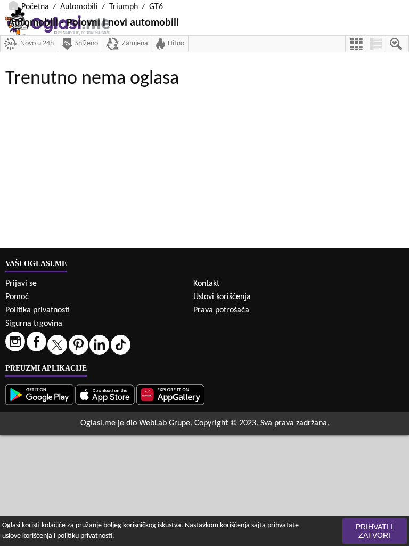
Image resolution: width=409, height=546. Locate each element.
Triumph (123, 7)
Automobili (79, 7)
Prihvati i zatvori (374, 531)
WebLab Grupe (164, 423)
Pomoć (17, 297)
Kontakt (206, 283)
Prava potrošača (221, 310)
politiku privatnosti (84, 536)
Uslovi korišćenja (222, 297)
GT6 (156, 7)
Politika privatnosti (37, 310)
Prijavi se (21, 283)
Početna (35, 7)
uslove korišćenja (27, 536)
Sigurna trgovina (33, 323)
